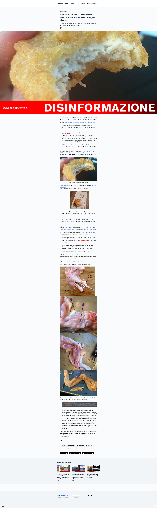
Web (58, 498)
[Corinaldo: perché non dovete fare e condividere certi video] (93, 468)
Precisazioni (65, 497)
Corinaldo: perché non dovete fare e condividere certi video (93, 476)
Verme (74, 448)
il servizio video (75, 254)
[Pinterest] (71, 453)
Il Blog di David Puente (65, 4)
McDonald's (89, 445)
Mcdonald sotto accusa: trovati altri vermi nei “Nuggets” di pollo (80, 122)
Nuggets (68, 448)
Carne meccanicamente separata (68, 445)
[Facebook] (62, 453)
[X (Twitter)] (66, 453)
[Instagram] (91, 495)
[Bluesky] (88, 453)
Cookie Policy (76, 497)
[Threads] (92, 453)
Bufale (82, 442)
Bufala (77, 442)
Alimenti (71, 442)
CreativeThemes (83, 505)
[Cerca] (99, 3)
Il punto (88, 3)
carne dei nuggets (89, 229)
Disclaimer (62, 498)
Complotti (59, 497)
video (92, 232)
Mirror (62, 448)
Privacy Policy (76, 495)
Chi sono (83, 3)
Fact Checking (94, 3)
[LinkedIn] (75, 453)
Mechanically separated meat (67, 229)
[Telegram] (79, 453)
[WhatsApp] (84, 453)
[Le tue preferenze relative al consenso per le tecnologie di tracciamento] (155, 506)
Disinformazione (63, 11)
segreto (66, 254)
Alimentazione (64, 442)
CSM (90, 227)
